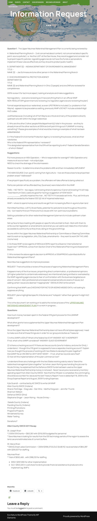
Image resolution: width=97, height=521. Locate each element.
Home (11, 2)
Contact (26, 2)
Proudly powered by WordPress (76, 516)
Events (17, 2)
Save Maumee (37, 31)
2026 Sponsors (38, 2)
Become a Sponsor (53, 2)
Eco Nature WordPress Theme (20, 515)
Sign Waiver (13, 7)
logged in (22, 508)
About (65, 2)
